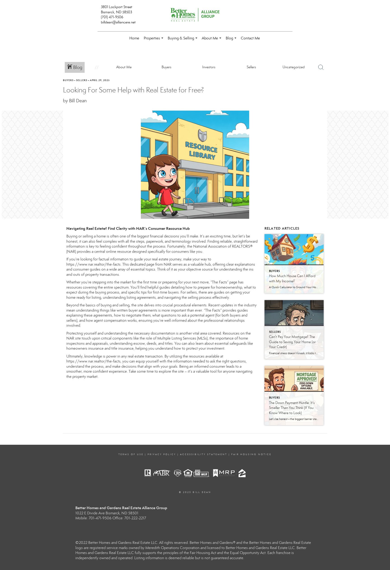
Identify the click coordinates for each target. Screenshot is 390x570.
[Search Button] (321, 67)
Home (134, 38)
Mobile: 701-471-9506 (93, 518)
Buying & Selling (183, 40)
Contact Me (250, 38)
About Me (212, 40)
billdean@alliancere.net (118, 22)
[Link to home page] (195, 15)
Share (382, 88)
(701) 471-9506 (112, 17)
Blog (232, 40)
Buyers (68, 80)
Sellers (81, 80)
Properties (154, 40)
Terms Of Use (131, 454)
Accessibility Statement (203, 454)
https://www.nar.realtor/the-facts (93, 264)
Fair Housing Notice (251, 454)
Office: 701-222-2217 (129, 518)
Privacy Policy (162, 454)
